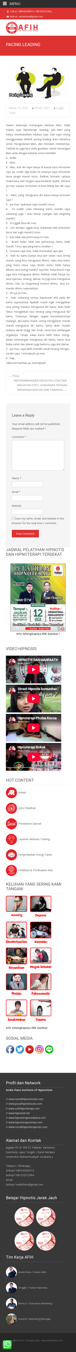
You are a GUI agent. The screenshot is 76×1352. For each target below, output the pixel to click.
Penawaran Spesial (29, 823)
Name (16, 478)
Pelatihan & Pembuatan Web (35, 870)
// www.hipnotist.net (18, 1113)
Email (16, 492)
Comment (19, 437)
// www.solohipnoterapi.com (23, 1108)
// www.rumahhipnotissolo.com (24, 1099)
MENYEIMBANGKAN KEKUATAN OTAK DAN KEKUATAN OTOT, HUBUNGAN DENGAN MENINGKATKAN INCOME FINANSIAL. (40, 385)
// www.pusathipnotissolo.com (24, 1103)
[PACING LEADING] (38, 82)
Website (16, 505)
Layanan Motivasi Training (34, 839)
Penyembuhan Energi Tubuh (35, 854)
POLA (14, 376)
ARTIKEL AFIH (41, 108)
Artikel (22, 792)
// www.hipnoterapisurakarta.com (26, 1117)
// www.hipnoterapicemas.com (24, 1122)
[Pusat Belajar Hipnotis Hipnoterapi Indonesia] (19, 26)
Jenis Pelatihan (27, 808)
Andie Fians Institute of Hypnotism (29, 1090)
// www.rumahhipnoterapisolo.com (26, 1127)
